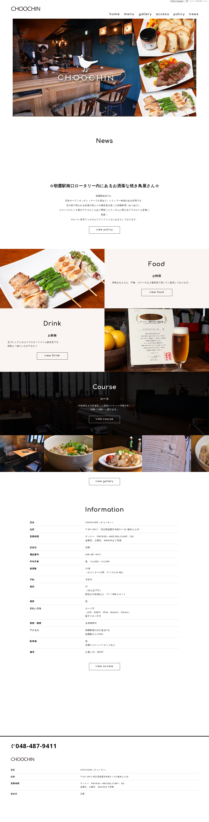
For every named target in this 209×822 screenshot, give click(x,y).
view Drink (52, 355)
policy (179, 14)
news (193, 14)
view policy (104, 229)
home (114, 14)
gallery (145, 14)
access (162, 14)
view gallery (104, 481)
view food (156, 292)
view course (104, 419)
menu (129, 14)
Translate (204, 1)
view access (104, 666)
